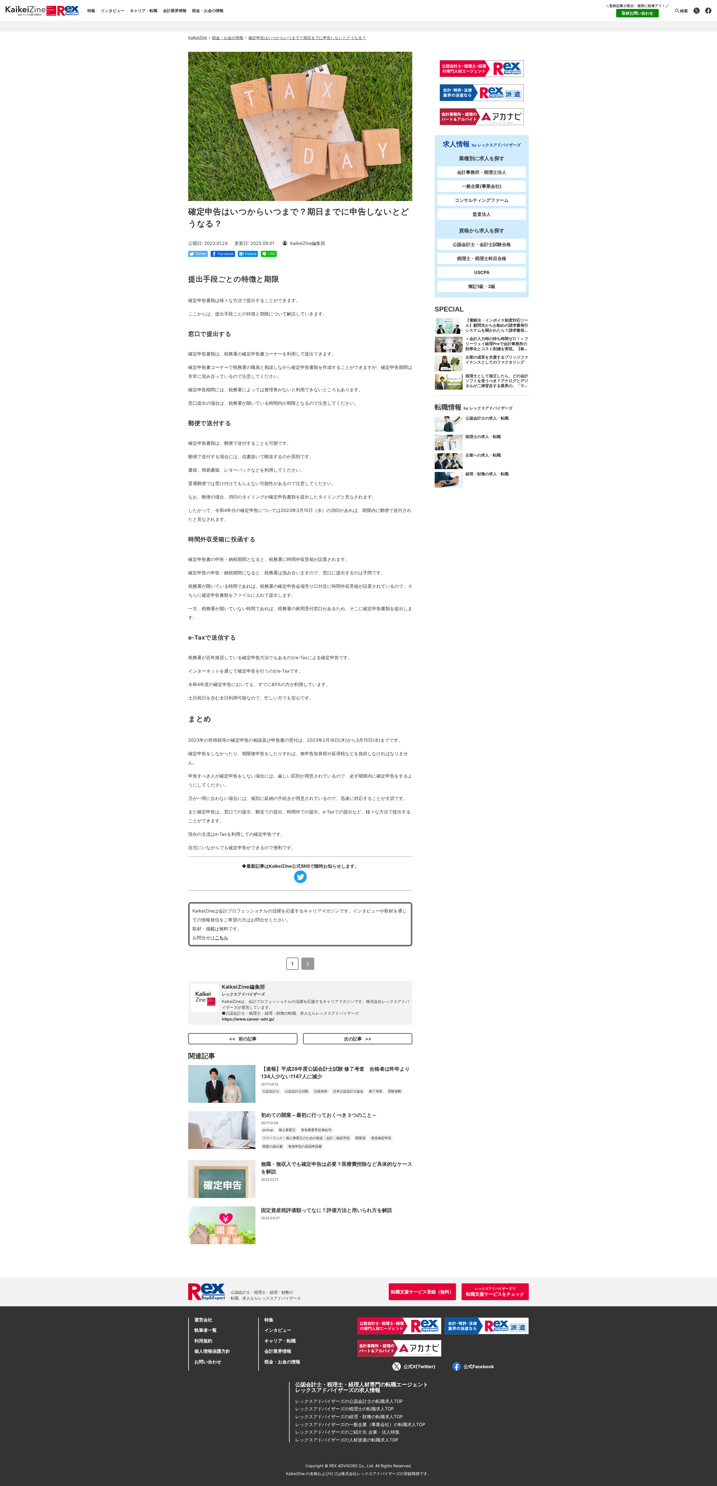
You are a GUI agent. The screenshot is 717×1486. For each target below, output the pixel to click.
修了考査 (375, 1091)
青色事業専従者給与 (316, 1130)
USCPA (482, 272)
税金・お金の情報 (208, 10)
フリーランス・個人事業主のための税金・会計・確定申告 (306, 1138)
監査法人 (482, 214)
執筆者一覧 (205, 1330)
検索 (684, 10)
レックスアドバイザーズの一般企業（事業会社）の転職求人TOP (360, 1424)
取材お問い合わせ (637, 13)
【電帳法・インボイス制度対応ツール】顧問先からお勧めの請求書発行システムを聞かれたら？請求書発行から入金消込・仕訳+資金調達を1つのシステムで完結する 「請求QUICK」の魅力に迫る (496, 333)
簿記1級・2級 (481, 286)
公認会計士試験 (296, 1091)
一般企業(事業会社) (482, 186)
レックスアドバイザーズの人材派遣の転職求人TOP (346, 1440)
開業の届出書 (272, 1146)
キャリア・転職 (143, 10)
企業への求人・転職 (483, 455)
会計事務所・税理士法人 (481, 172)
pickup (267, 1130)
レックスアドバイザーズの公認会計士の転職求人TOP (349, 1401)
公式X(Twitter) (420, 1366)
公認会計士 (270, 1091)
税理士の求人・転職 (483, 436)
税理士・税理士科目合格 (481, 258)
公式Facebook (479, 1366)
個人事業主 (287, 1130)
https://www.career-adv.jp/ (248, 1019)
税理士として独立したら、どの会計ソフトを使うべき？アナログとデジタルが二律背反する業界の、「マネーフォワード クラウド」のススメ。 (496, 385)
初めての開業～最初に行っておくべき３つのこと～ (319, 1115)
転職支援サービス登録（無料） (422, 1292)
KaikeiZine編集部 (243, 987)
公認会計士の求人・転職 (487, 418)
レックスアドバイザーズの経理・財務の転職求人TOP (349, 1416)
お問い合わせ (207, 1362)
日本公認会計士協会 (348, 1091)
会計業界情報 (175, 10)
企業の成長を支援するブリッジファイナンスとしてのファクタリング (496, 359)
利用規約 (203, 1341)
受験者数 (394, 1091)
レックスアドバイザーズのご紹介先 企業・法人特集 (347, 1432)
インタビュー (112, 10)
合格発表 (320, 1091)
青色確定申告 (381, 1138)
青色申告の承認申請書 (305, 1146)
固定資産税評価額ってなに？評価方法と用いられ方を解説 (326, 1210)
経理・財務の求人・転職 (487, 473)
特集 (91, 10)
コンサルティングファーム (482, 200)
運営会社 (203, 1320)
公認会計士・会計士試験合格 (482, 244)
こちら (221, 937)
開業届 (360, 1138)
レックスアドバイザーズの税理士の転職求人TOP (344, 1409)
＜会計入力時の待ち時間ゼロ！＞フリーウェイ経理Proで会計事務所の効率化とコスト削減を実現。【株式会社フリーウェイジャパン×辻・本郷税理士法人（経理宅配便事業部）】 (496, 351)
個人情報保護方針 (212, 1351)
